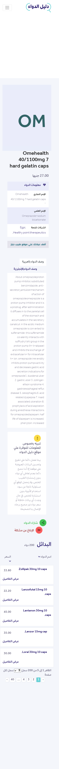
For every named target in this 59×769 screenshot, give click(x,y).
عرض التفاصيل (11, 579)
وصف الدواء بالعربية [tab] (33, 262)
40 (12, 679)
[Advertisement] (29, 46)
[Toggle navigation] (7, 7)
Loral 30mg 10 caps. (34, 652)
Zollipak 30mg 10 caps (33, 569)
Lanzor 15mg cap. (35, 631)
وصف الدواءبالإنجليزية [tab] (25, 269)
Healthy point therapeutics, (29, 232)
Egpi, (23, 227)
